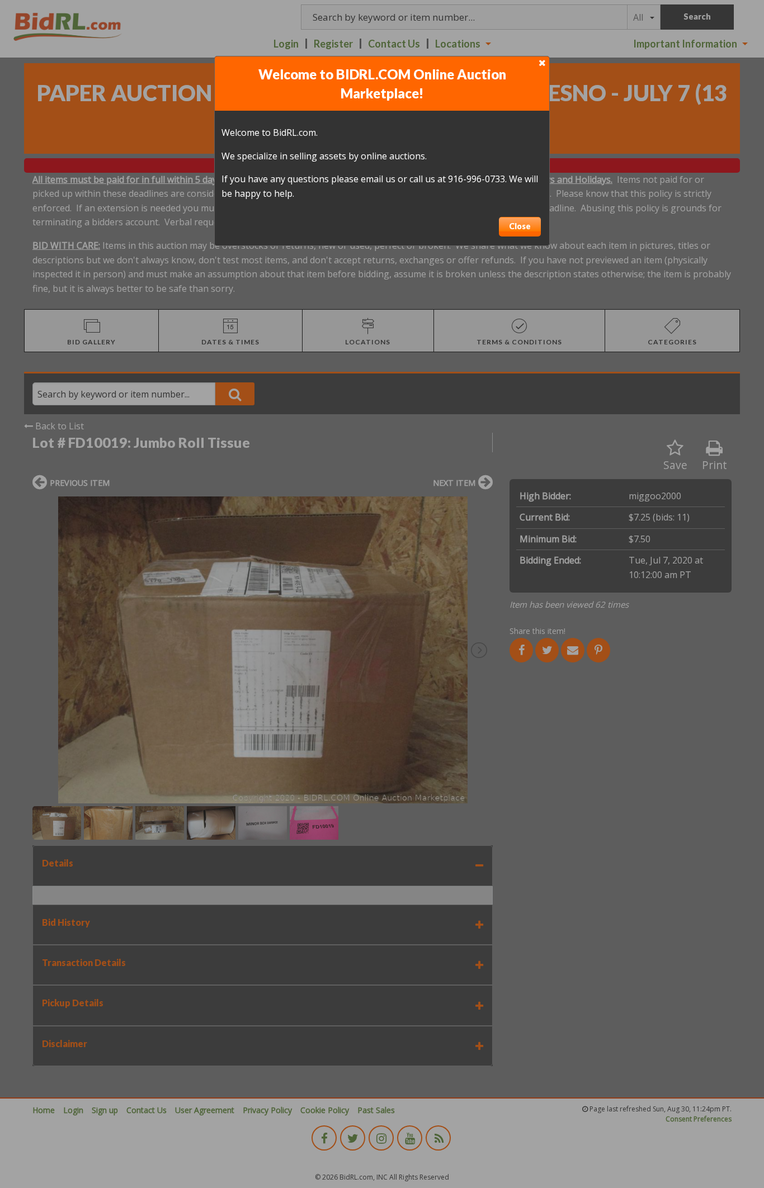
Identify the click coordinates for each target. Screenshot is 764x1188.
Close (520, 226)
